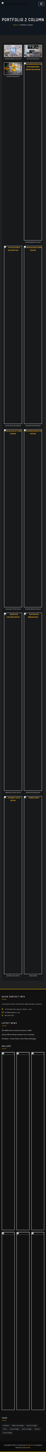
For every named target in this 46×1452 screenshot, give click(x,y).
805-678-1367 (9, 1015)
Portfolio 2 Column (26, 25)
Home (15, 25)
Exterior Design (32, 1425)
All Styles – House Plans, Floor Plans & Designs (19, 1039)
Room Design (7, 1433)
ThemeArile (26, 1448)
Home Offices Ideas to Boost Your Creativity (18, 1034)
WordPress (29, 1445)
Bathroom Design (18, 1425)
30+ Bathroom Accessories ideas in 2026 (16, 1030)
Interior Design (26, 1429)
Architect (6, 1425)
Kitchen (37, 1429)
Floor (5, 1429)
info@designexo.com (12, 1012)
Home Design (14, 1429)
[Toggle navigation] (41, 4)
